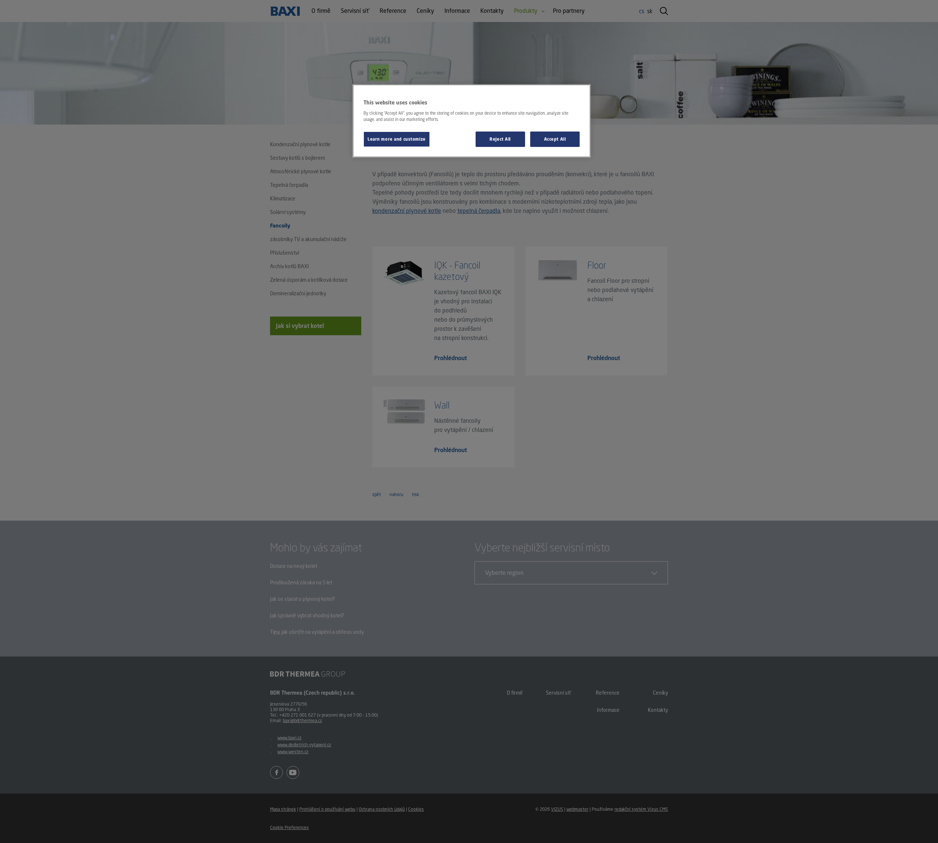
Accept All (555, 139)
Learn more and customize (397, 139)
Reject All (500, 139)
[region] (471, 121)
